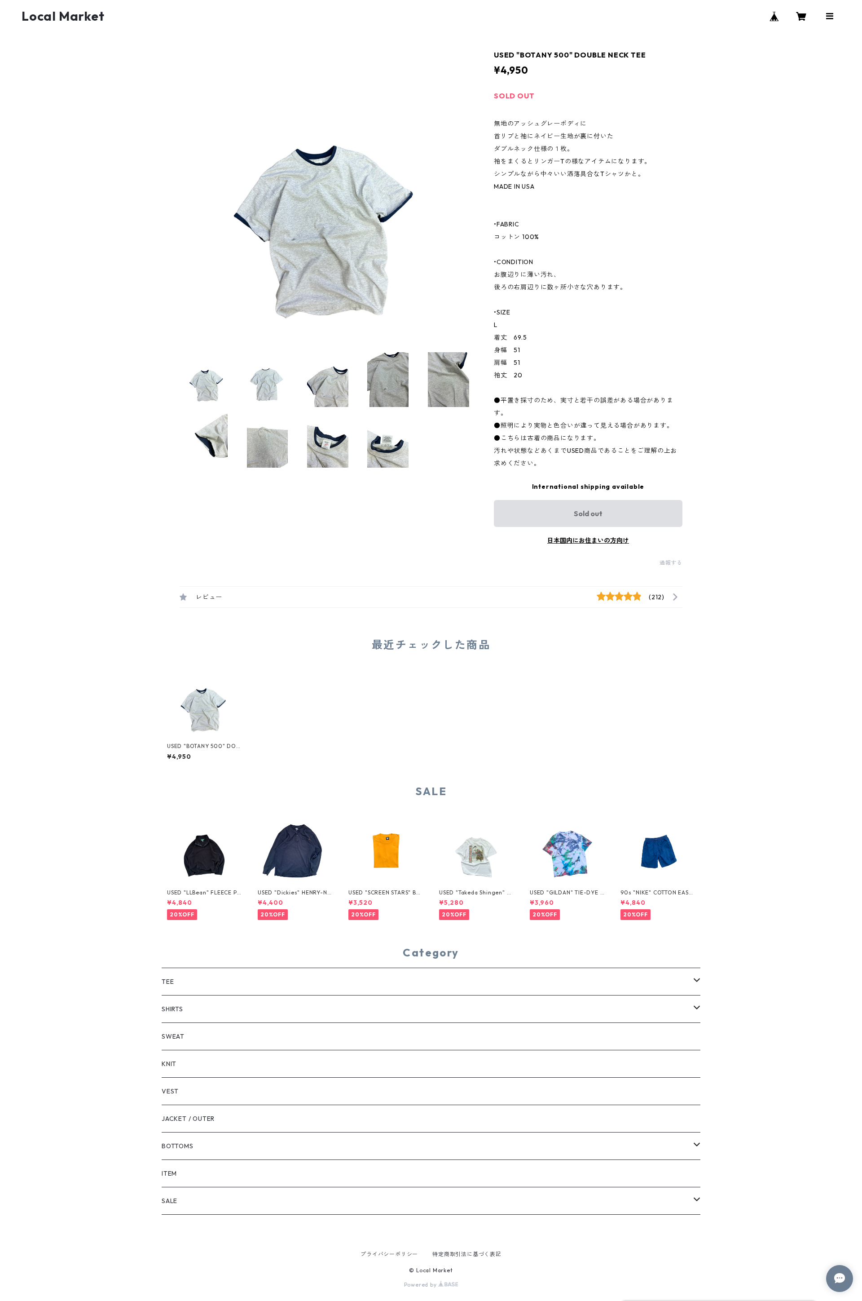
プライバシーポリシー (389, 1254)
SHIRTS (172, 1009)
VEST (170, 1091)
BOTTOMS (178, 1146)
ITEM (169, 1173)
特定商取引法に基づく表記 (466, 1254)
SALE (169, 1201)
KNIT (169, 1064)
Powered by (421, 1284)
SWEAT (173, 1036)
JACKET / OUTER (188, 1119)
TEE (168, 982)
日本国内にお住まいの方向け (588, 540)
